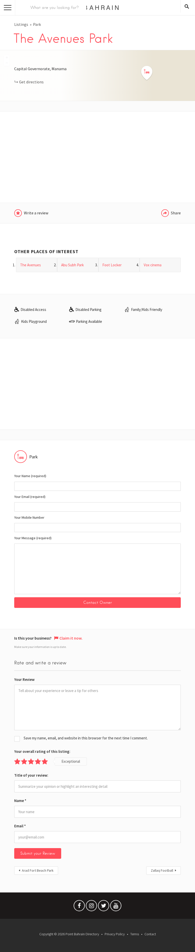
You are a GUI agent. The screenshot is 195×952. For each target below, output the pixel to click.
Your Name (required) (30, 476)
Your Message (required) (33, 538)
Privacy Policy (115, 934)
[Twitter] (104, 907)
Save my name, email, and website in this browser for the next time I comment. (86, 738)
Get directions (31, 81)
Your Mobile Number (29, 517)
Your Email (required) (29, 496)
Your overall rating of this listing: (42, 751)
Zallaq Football (162, 870)
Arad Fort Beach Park (38, 870)
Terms (134, 934)
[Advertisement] (97, 157)
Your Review (24, 679)
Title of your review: (31, 775)
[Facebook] (79, 907)
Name (20, 800)
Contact (150, 934)
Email (20, 826)
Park (37, 24)
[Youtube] (116, 907)
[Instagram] (91, 907)
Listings (21, 24)
